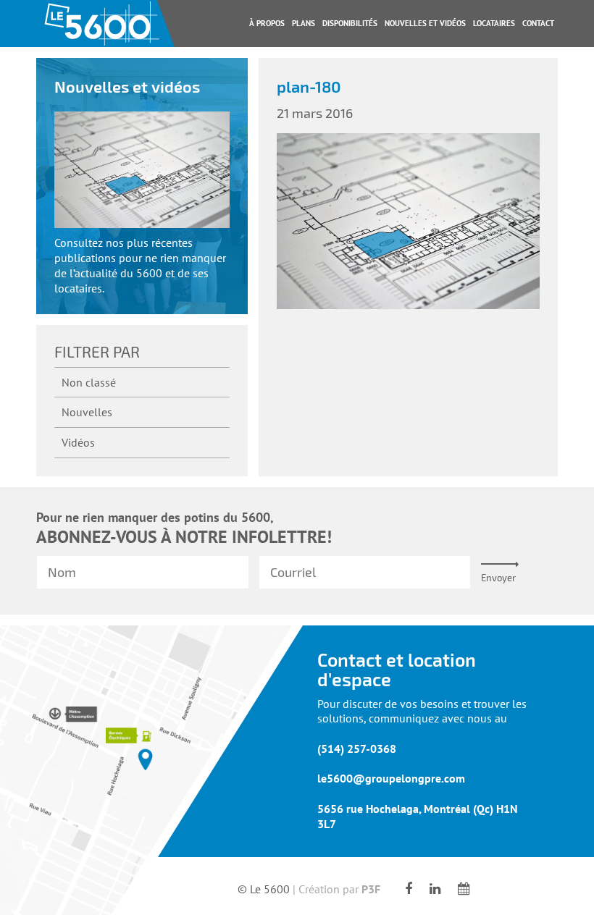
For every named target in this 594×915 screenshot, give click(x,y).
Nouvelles (87, 412)
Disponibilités (349, 23)
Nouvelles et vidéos (425, 23)
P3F (370, 889)
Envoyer (498, 577)
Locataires (494, 23)
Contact (538, 23)
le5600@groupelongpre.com (391, 779)
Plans (303, 23)
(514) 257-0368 (356, 748)
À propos (267, 23)
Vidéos (78, 442)
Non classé (89, 382)
